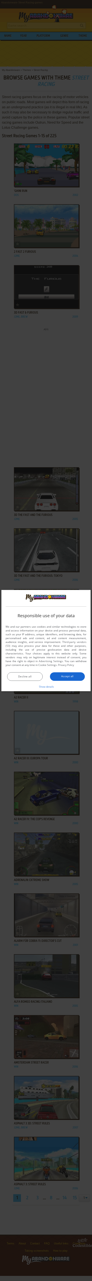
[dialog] (46, 640)
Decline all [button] (24, 676)
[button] (46, 686)
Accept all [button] (67, 676)
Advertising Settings (51, 661)
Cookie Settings (47, 665)
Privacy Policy (66, 665)
